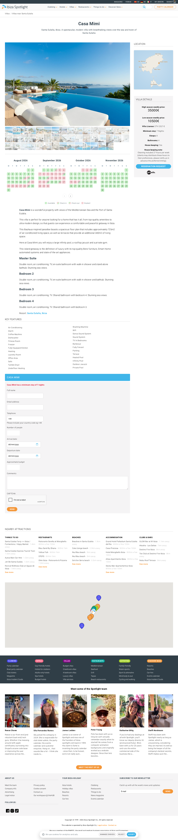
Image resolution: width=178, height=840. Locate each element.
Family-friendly (125, 666)
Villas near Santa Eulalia (22, 14)
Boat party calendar (15, 669)
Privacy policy (39, 785)
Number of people (14, 427)
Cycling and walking (127, 679)
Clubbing (94, 785)
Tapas (93, 676)
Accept (131, 834)
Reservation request (153, 166)
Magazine (118, 2)
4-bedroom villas (69, 673)
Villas (7, 14)
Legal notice (10, 795)
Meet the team (11, 785)
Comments (11, 473)
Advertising (9, 792)
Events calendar (153, 676)
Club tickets (11, 673)
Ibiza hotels (67, 785)
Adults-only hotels (42, 673)
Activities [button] (124, 661)
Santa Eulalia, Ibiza (37, 313)
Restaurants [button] (83, 7)
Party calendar (13, 666)
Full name (11, 390)
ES (138, 2)
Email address (13, 402)
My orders (159, 2)
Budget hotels (40, 679)
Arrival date (12, 439)
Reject (121, 834)
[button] (89, 618)
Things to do (96, 792)
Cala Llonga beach (86, 548)
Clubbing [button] (51, 7)
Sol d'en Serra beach (87, 560)
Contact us (38, 792)
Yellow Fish (49, 552)
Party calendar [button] (165, 7)
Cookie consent (40, 789)
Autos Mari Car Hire (19, 558)
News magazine (97, 795)
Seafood (94, 669)
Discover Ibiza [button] (115, 7)
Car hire (150, 673)
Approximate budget (16, 462)
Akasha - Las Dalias (153, 545)
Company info (10, 789)
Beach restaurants (98, 679)
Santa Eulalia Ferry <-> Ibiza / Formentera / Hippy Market (20, 544)
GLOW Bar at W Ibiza (154, 541)
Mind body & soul (126, 676)
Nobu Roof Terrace (152, 560)
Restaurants (96, 789)
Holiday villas (67, 789)
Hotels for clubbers (42, 669)
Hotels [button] (62, 7)
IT (151, 2)
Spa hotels (39, 676)
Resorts (150, 666)
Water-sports (124, 669)
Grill (92, 673)
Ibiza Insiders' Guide (15, 679)
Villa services (68, 679)
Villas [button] (71, 7)
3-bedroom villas (69, 669)
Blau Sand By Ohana (53, 548)
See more (9, 572)
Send (167, 791)
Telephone (11, 413)
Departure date (13, 450)
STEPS (47, 556)
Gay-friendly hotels (42, 666)
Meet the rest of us (89, 767)
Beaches (150, 669)
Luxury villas (68, 676)
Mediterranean (97, 666)
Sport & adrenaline (126, 673)
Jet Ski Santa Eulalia (20, 562)
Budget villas (68, 666)
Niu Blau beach (84, 552)
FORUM (128, 2)
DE (145, 2)
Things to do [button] (98, 7)
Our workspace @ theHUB (44, 795)
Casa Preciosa (121, 548)
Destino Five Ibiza (152, 549)
